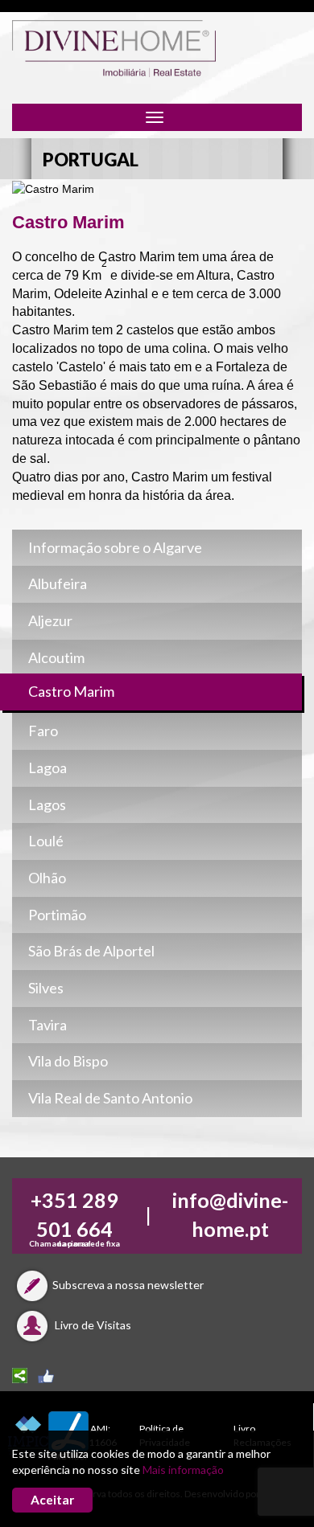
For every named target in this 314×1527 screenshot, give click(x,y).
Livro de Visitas (91, 1325)
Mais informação (183, 1469)
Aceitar (52, 1499)
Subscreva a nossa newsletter (128, 1285)
